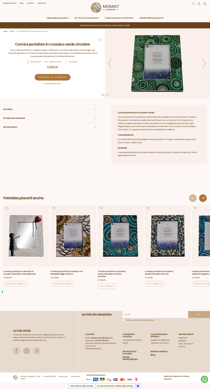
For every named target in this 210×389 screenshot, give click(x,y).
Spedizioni (182, 341)
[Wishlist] (193, 3)
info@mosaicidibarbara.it (101, 338)
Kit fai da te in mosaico (129, 352)
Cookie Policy (75, 376)
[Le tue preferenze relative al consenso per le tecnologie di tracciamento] (2, 291)
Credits (22, 379)
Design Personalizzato (151, 18)
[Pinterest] (37, 351)
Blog (21, 3)
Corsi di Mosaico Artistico (119, 18)
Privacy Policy (148, 320)
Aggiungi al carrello (52, 77)
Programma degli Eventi (160, 340)
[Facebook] (16, 351)
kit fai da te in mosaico (87, 18)
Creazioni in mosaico (58, 18)
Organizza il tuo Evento (160, 343)
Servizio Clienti (186, 334)
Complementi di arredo (132, 340)
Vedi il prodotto (107, 286)
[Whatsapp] (204, 379)
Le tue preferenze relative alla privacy (115, 386)
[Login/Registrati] (199, 3)
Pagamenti (183, 338)
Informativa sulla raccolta (82, 386)
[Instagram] (26, 351)
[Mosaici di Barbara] (105, 7)
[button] (109, 63)
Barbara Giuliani (9, 3)
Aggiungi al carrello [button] (15, 284)
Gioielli (125, 343)
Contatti (30, 3)
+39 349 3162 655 (101, 340)
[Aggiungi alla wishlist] (100, 40)
